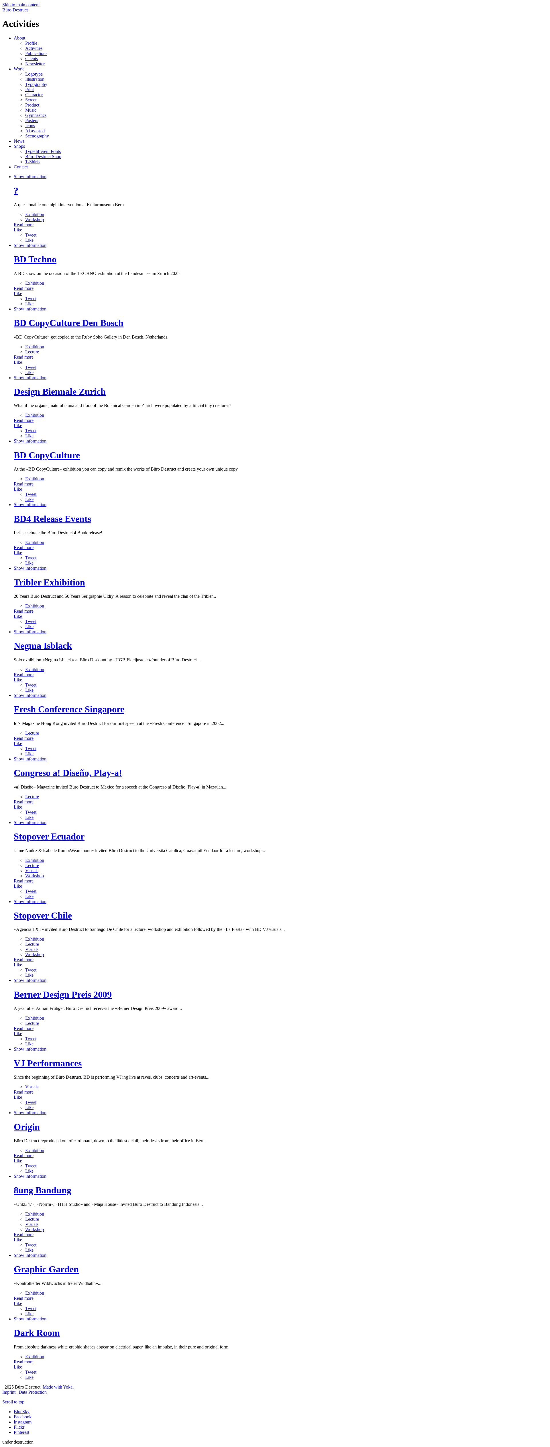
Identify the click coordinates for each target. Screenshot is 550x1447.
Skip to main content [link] (21, 4)
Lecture (32, 351)
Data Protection (33, 1392)
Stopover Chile (43, 915)
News (19, 141)
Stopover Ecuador (49, 836)
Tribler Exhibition (49, 582)
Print (29, 89)
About (19, 38)
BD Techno (35, 259)
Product (32, 105)
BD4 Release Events (52, 519)
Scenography (37, 135)
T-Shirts (32, 161)
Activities (33, 48)
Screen (31, 99)
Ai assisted (35, 130)
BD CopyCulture (47, 455)
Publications (36, 53)
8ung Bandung (42, 1190)
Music (30, 110)
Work (19, 68)
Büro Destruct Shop (43, 156)
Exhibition (34, 214)
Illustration (34, 79)
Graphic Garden (46, 1269)
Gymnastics (35, 115)
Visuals (31, 870)
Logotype (34, 74)
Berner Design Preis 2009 (63, 994)
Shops (19, 146)
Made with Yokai (58, 1387)
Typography (36, 84)
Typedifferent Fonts (43, 151)
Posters (31, 120)
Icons (30, 125)
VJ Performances (48, 1063)
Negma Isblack (43, 645)
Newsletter (35, 63)
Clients (31, 58)
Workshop (34, 219)
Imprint (8, 1392)
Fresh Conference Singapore (69, 709)
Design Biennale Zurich (60, 391)
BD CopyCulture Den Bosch (68, 323)
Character (34, 94)
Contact (21, 166)
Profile (31, 43)
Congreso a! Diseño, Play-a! (68, 773)
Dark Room (37, 1333)
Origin (27, 1127)
